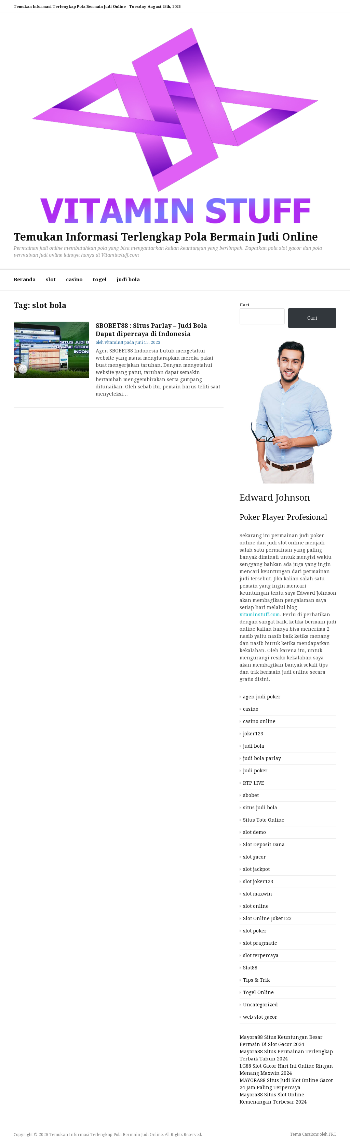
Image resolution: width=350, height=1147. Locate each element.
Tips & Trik (256, 980)
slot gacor (254, 857)
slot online (256, 906)
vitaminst (114, 342)
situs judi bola (260, 807)
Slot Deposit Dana (264, 844)
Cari (244, 304)
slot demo (254, 832)
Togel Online (258, 992)
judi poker (255, 770)
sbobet (251, 795)
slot (51, 279)
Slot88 (250, 967)
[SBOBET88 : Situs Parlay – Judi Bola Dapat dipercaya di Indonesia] (51, 350)
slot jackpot (256, 869)
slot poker (255, 930)
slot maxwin (257, 894)
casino (74, 279)
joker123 (253, 733)
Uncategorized (260, 1004)
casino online (259, 721)
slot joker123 (258, 881)
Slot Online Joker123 (267, 918)
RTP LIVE (253, 783)
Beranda (25, 279)
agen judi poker (262, 696)
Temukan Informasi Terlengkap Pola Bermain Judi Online (166, 237)
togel (100, 279)
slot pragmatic (260, 943)
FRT (332, 1134)
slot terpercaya (261, 955)
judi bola (128, 279)
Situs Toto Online (263, 820)
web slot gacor (260, 1017)
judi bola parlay (262, 758)
